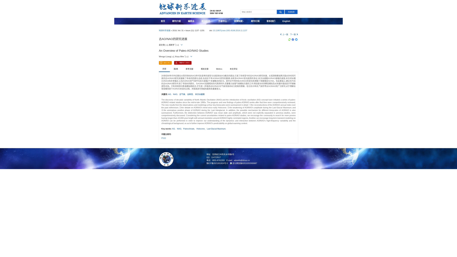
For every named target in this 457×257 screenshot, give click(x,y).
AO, (170, 94)
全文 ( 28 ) (167, 63)
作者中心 (222, 21)
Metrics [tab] (219, 69)
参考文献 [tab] (189, 69)
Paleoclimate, (189, 129)
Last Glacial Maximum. (216, 129)
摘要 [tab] (164, 69)
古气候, (182, 94)
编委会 (191, 21)
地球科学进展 (164, 31)
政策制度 (238, 21)
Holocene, (201, 129)
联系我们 (271, 21)
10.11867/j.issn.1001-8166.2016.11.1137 (230, 31)
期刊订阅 (255, 21)
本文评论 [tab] (233, 69)
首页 (163, 21)
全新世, (190, 94)
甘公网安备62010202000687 (244, 163)
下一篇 (293, 34)
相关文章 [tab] (205, 69)
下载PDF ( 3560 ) (184, 63)
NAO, (175, 94)
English (286, 21)
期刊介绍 (176, 21)
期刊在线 (205, 21)
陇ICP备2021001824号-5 (217, 163)
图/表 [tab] (176, 69)
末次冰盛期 (200, 94)
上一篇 (285, 34)
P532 (163, 138)
